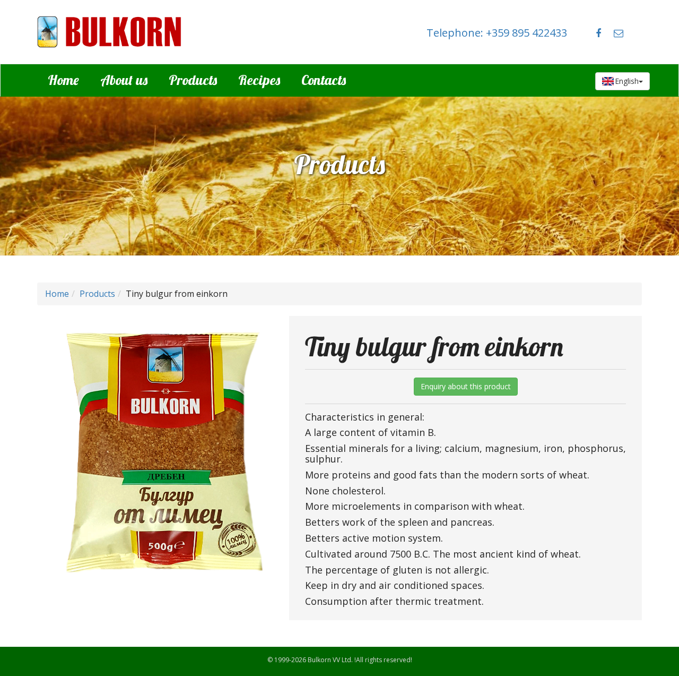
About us (123, 80)
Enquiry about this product (466, 386)
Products (193, 80)
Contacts (323, 80)
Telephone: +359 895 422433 (496, 32)
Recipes (259, 80)
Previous (31, 449)
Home (63, 80)
